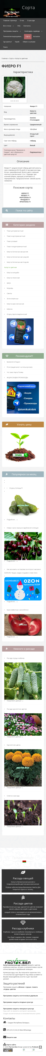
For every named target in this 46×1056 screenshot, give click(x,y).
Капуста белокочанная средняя (18, 257)
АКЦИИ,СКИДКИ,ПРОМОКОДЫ (17, 377)
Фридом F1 (25, 200)
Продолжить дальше (15, 701)
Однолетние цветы (13, 745)
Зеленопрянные (12, 299)
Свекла (9, 293)
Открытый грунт (34, 135)
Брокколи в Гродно (13, 362)
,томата (34, 987)
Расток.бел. (13, 1047)
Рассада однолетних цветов (17, 709)
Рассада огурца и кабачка (15, 658)
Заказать (23, 946)
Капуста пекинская (13, 278)
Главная (5, 58)
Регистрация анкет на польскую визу (19, 367)
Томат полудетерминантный (17, 246)
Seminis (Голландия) (34, 119)
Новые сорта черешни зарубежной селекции (22, 528)
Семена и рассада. (13, 796)
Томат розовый (12, 241)
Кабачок (9, 309)
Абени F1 (25, 193)
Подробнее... (12, 520)
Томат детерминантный (15, 231)
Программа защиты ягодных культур (18, 1002)
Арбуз (9, 283)
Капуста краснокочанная (15, 304)
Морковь (10, 288)
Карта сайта (11, 1045)
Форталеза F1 (25, 197)
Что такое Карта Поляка (15, 372)
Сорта (11, 58)
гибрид (33, 141)
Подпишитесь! (35, 152)
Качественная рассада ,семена (15, 965)
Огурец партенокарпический (17, 314)
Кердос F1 (25, 195)
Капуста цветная (21, 58)
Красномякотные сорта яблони (17, 610)
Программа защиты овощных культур (18, 1009)
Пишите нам (12, 1037)
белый (32, 145)
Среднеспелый (35, 125)
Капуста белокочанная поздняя (18, 262)
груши (28, 987)
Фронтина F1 (25, 202)
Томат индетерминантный (16, 236)
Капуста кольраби (13, 273)
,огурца (6, 989)
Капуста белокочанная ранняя (17, 252)
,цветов (12, 989)
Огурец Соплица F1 (16, 488)
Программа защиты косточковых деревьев (20, 996)
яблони (21, 987)
